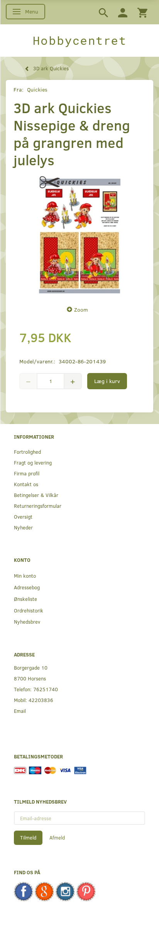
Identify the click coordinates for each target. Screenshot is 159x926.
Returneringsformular (37, 505)
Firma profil (26, 473)
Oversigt (23, 516)
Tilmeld (28, 837)
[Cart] (142, 12)
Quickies (37, 89)
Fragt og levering (33, 462)
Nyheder (23, 527)
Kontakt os (26, 484)
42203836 (41, 700)
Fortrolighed (27, 451)
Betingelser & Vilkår (36, 495)
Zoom (81, 309)
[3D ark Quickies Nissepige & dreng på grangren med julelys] (79, 235)
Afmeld (57, 837)
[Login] (122, 12)
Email (20, 710)
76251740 (45, 689)
